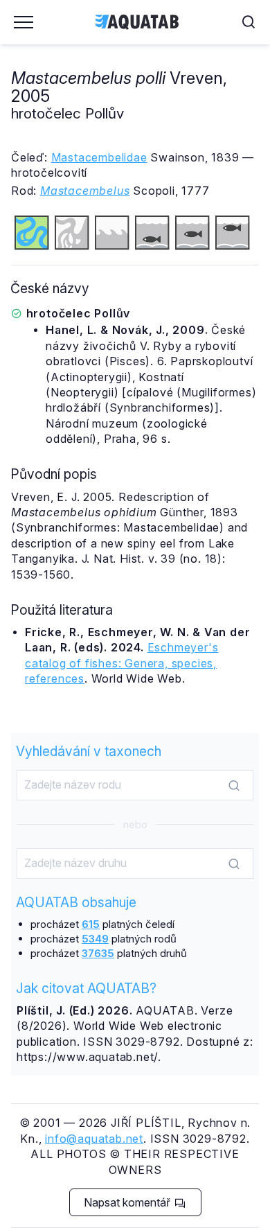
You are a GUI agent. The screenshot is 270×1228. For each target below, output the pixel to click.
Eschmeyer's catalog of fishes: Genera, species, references (121, 662)
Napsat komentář (128, 1202)
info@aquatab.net (94, 1139)
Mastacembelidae (99, 157)
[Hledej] (234, 786)
